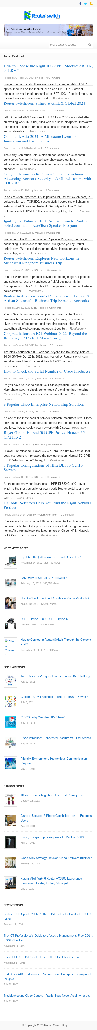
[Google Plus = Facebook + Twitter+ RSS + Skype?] (10, 701)
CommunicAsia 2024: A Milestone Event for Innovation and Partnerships (40, 138)
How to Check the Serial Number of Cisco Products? (47, 371)
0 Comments (53, 77)
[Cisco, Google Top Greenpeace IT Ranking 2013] (10, 842)
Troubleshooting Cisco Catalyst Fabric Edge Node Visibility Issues (47, 995)
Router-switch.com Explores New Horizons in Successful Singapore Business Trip (41, 260)
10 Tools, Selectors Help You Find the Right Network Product (47, 505)
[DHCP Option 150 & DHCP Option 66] (10, 623)
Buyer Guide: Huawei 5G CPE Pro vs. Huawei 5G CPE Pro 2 (44, 435)
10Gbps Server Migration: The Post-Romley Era (52, 795)
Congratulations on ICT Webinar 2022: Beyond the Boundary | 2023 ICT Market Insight (45, 336)
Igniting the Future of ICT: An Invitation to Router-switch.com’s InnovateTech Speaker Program (45, 223)
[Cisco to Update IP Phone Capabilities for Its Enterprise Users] (10, 820)
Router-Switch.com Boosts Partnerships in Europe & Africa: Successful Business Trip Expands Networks (47, 298)
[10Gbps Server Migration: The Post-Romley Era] (10, 800)
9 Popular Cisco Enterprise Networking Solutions (44, 404)
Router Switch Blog (56, 1025)
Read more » (61, 98)
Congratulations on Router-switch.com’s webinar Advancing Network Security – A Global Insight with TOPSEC (47, 178)
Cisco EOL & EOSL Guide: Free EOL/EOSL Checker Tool (41, 957)
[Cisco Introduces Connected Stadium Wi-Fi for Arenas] (10, 742)
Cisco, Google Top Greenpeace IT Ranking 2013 (52, 837)
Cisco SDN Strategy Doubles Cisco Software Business (56, 858)
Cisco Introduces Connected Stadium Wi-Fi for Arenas (56, 738)
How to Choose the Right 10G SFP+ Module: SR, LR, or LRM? (48, 68)
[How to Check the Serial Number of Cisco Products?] (10, 603)
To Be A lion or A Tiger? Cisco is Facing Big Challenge (56, 676)
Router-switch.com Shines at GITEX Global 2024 (44, 103)
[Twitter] (85, 3)
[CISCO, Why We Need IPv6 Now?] (10, 722)
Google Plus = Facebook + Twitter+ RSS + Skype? (54, 696)
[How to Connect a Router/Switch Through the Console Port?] (10, 644)
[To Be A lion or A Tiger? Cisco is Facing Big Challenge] (10, 681)
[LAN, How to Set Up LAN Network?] (10, 582)
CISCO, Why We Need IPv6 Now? (43, 717)
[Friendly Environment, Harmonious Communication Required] (10, 763)
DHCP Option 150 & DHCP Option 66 (45, 619)
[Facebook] (79, 3)
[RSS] (90, 3)
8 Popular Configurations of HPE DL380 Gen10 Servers (43, 467)
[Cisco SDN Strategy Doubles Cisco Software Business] (10, 862)
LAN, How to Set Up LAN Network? (44, 577)
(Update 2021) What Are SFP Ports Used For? (51, 557)
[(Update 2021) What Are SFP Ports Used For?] (10, 562)
